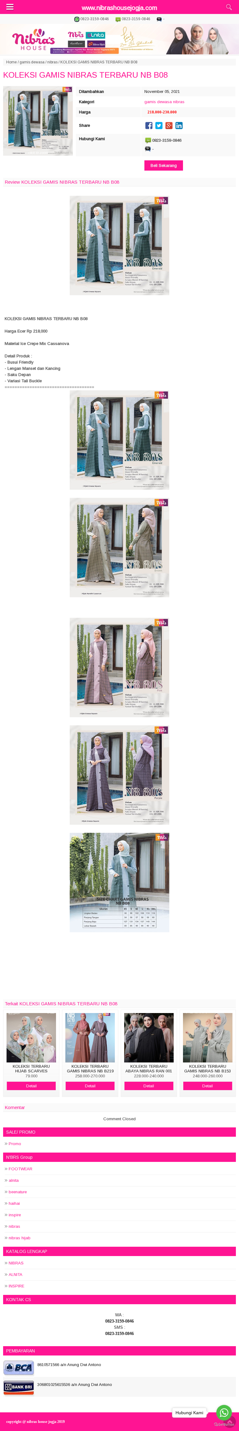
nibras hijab (19, 1238)
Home (11, 62)
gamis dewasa (32, 62)
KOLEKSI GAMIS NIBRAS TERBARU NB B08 (85, 75)
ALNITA (15, 1274)
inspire (15, 1215)
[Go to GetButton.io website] (224, 1425)
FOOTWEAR (20, 1169)
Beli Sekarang (164, 165)
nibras (52, 62)
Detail (31, 1086)
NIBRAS (16, 1263)
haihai (14, 1203)
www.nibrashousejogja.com (119, 7)
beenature (18, 1192)
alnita (14, 1180)
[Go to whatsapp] (224, 1412)
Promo (15, 1143)
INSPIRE (16, 1286)
